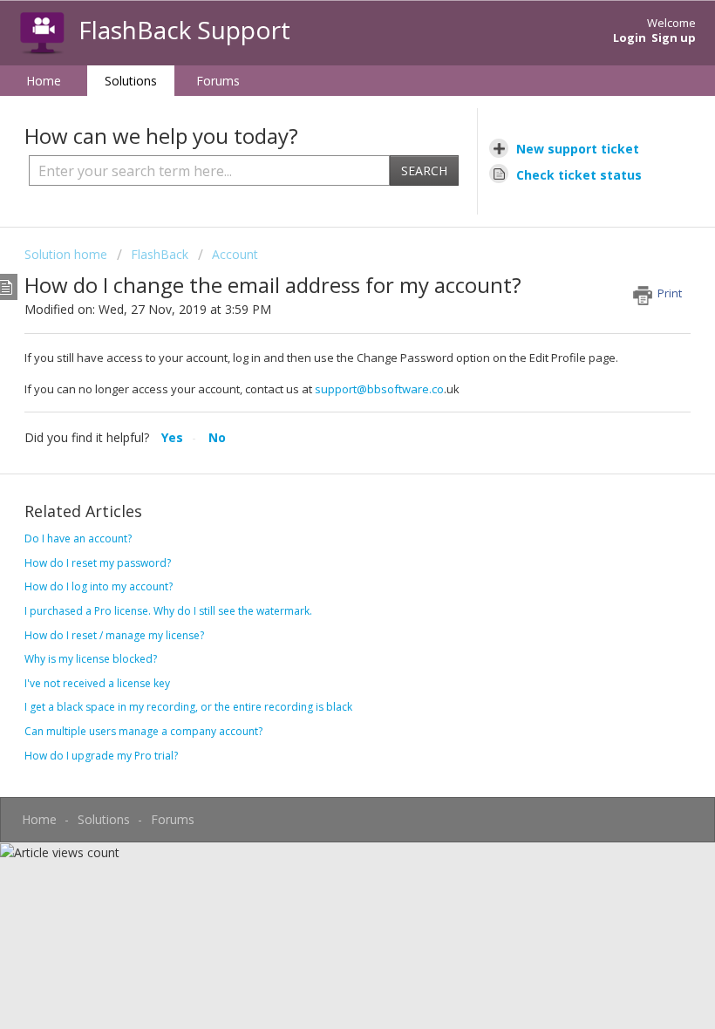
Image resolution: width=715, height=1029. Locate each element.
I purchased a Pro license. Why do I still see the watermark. (168, 610)
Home (43, 80)
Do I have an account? (78, 538)
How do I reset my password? (97, 562)
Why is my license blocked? (90, 658)
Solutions (131, 80)
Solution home (67, 254)
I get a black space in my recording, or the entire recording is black (188, 706)
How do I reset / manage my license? (114, 635)
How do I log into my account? (98, 586)
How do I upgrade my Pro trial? (101, 755)
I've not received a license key (97, 683)
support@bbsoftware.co (379, 389)
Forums (218, 80)
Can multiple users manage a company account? (143, 731)
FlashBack (159, 254)
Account (235, 254)
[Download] (325, 505)
